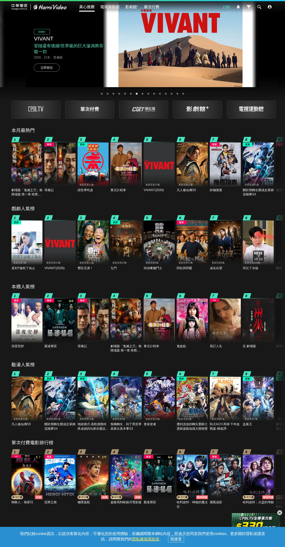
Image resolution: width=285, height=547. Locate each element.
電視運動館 (110, 6)
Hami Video (39, 7)
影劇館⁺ (131, 6)
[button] (102, 94)
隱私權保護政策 (145, 539)
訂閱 (226, 6)
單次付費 (151, 6)
